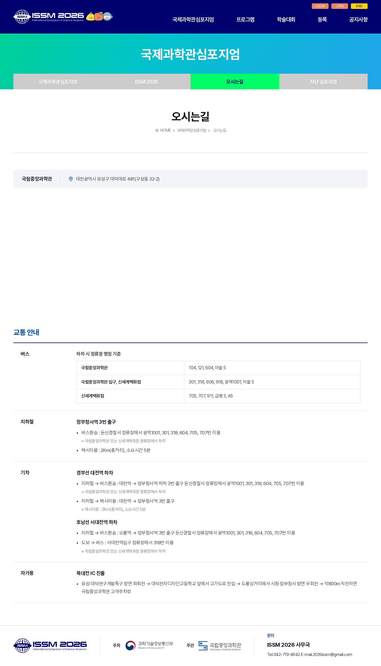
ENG (359, 6)
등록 (322, 19)
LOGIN (320, 6)
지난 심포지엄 (323, 82)
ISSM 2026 (146, 82)
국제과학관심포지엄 (193, 19)
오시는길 (234, 82)
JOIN (339, 6)
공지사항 (358, 19)
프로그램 (245, 19)
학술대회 (286, 19)
